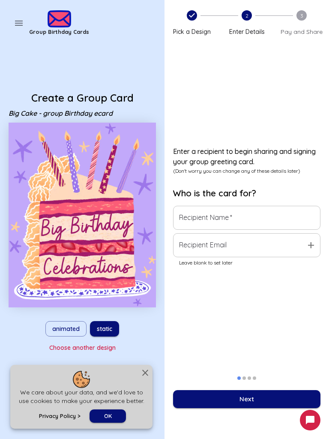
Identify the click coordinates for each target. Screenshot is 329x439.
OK (108, 415)
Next (246, 399)
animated (66, 329)
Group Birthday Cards (59, 31)
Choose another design (82, 348)
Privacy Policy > (60, 415)
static (104, 329)
